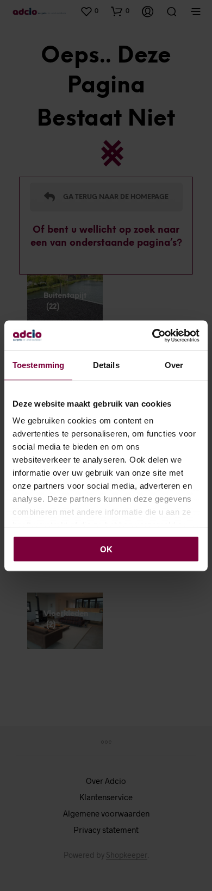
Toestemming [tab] (38, 365)
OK (106, 548)
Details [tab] (106, 365)
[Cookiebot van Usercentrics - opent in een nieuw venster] (152, 335)
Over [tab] (174, 365)
